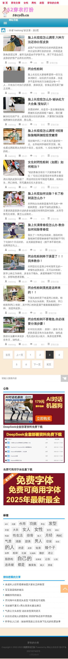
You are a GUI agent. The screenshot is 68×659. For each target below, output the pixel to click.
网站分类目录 (53, 647)
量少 (42, 564)
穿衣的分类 (53, 2)
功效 (33, 523)
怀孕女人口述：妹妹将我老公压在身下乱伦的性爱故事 (33, 621)
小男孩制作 (34, 654)
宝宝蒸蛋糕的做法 (14, 589)
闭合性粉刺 (35, 69)
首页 (8, 354)
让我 (56, 559)
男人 (38, 540)
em (6, 523)
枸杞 (59, 535)
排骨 (30, 535)
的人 (10, 546)
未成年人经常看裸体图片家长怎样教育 (24, 584)
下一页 (37, 364)
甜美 (28, 541)
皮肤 (30, 547)
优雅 (13, 524)
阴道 (50, 564)
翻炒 (41, 553)
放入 (39, 535)
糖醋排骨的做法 (13, 595)
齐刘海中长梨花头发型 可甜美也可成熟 (25, 600)
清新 (18, 541)
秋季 (7, 553)
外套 (7, 529)
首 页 (5, 2)
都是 (21, 564)
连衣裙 (9, 564)
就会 (57, 530)
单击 (43, 523)
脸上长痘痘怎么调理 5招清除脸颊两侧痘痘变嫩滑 (45, 132)
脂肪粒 (9, 559)
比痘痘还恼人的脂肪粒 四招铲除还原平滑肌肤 (28, 616)
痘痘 (57, 541)
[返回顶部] (64, 588)
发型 (41, 2)
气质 (8, 541)
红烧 (24, 553)
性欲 (7, 535)
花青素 (38, 559)
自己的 (24, 558)
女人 (26, 529)
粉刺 (15, 553)
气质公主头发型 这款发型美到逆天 (22, 610)
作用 (22, 523)
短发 (38, 548)
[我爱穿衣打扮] (34, 12)
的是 (21, 548)
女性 (26, 2)
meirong (12, 62)
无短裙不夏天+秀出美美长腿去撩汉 (23, 605)
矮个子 (50, 547)
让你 (47, 559)
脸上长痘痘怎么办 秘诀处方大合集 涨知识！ (46, 101)
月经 (48, 535)
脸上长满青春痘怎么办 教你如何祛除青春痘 (46, 227)
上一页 (19, 354)
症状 (49, 541)
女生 (49, 529)
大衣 (15, 529)
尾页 (49, 364)
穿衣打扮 (54, 62)
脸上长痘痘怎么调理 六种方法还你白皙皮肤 (46, 39)
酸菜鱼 (32, 564)
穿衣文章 (15, 2)
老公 (50, 553)
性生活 (18, 535)
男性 (34, 2)
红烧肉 (32, 553)
